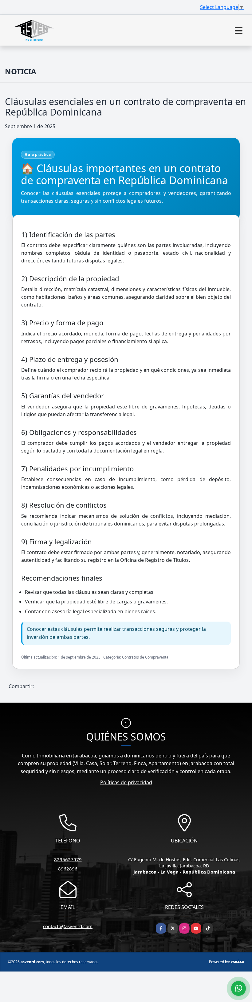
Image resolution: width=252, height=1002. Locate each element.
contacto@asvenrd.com (68, 926)
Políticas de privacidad (126, 782)
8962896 (67, 869)
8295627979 (68, 859)
